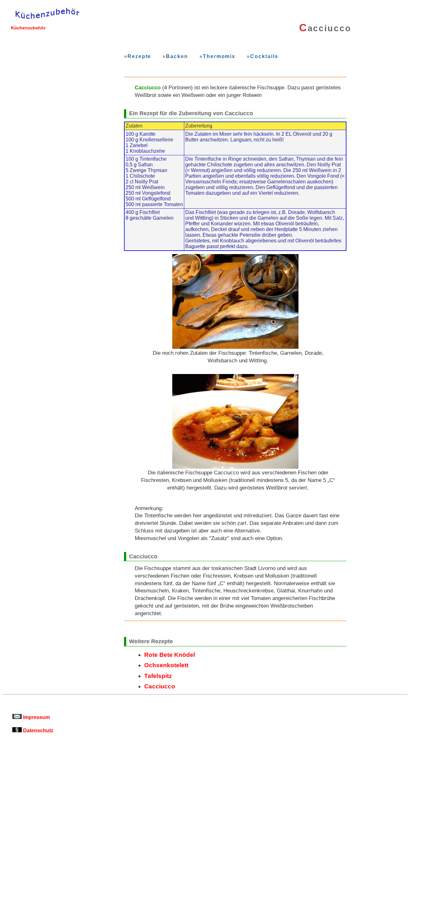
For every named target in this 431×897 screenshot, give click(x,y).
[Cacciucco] (235, 421)
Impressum (36, 717)
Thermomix (219, 56)
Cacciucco (159, 686)
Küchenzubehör (28, 27)
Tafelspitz (158, 676)
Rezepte (139, 56)
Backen (177, 56)
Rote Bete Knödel (169, 654)
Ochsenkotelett (166, 665)
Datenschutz (37, 730)
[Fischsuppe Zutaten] (235, 301)
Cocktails (264, 56)
